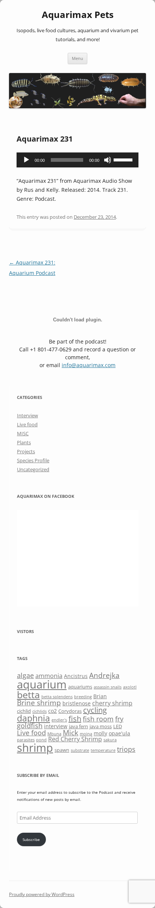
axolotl (130, 687)
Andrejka (104, 675)
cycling (95, 710)
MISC (23, 433)
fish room (98, 718)
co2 (52, 710)
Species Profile (33, 460)
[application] (77, 159)
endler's (59, 720)
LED (117, 726)
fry (119, 718)
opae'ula (119, 733)
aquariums (80, 686)
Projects (26, 451)
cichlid (24, 711)
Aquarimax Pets (78, 15)
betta (28, 694)
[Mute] (107, 160)
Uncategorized (33, 469)
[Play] (26, 160)
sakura (110, 739)
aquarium (42, 684)
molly (100, 733)
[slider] (124, 159)
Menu (77, 58)
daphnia (33, 718)
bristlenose (76, 703)
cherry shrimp (112, 703)
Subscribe (31, 839)
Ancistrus (76, 676)
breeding (83, 696)
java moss (101, 726)
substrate (80, 750)
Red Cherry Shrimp (75, 739)
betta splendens (57, 696)
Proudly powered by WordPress (41, 894)
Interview (27, 415)
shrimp (35, 747)
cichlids (39, 711)
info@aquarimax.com (88, 365)
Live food (27, 424)
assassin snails (108, 687)
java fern (78, 726)
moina (86, 733)
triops (126, 749)
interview (55, 726)
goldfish (30, 725)
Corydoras (70, 711)
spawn (62, 750)
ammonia (48, 676)
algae (25, 675)
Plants (24, 442)
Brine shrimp (39, 702)
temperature (103, 750)
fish (74, 719)
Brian (100, 696)
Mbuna (54, 733)
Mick (70, 732)
